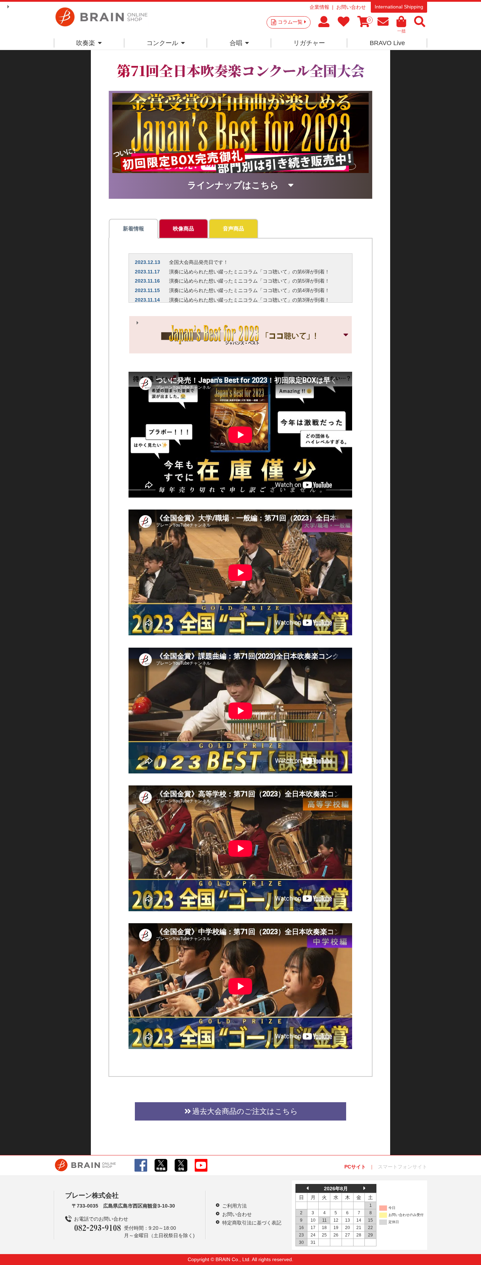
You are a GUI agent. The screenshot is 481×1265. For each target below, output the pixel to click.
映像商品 (183, 229)
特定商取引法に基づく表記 (251, 1223)
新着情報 (133, 229)
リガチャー (309, 43)
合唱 (236, 43)
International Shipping (399, 7)
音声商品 (233, 229)
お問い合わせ (351, 7)
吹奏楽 (85, 43)
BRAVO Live (387, 43)
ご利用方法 (234, 1206)
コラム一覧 (290, 22)
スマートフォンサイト (402, 1167)
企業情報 (319, 7)
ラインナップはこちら (233, 184)
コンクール (162, 43)
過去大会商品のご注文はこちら (245, 1111)
